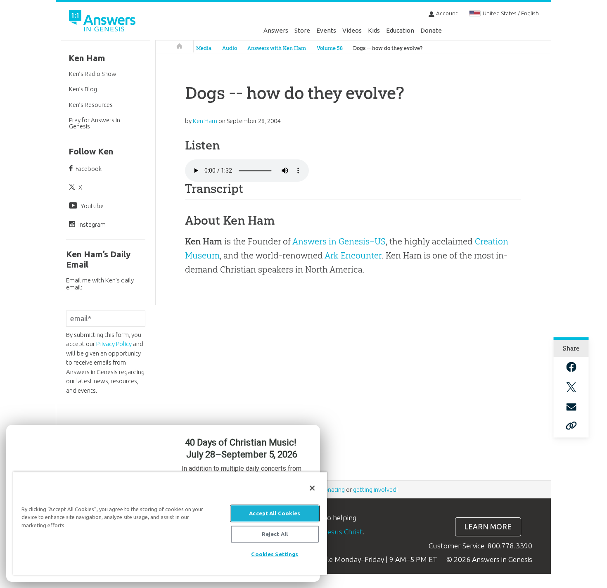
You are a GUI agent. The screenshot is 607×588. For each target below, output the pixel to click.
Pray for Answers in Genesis (94, 123)
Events (326, 30)
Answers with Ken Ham (276, 48)
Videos (352, 30)
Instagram (92, 224)
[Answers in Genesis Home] (103, 22)
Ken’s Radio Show (92, 73)
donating (332, 489)
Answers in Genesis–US (339, 241)
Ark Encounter (353, 255)
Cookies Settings (274, 554)
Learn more (488, 527)
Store (302, 30)
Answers (275, 30)
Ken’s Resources (91, 104)
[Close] (312, 488)
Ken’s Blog (83, 88)
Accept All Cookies (274, 513)
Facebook (89, 168)
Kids (374, 30)
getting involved (374, 489)
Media (203, 48)
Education (400, 30)
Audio (229, 48)
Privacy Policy (114, 343)
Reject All (275, 534)
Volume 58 (330, 48)
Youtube (92, 205)
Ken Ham (87, 58)
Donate (431, 30)
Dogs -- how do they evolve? (387, 48)
